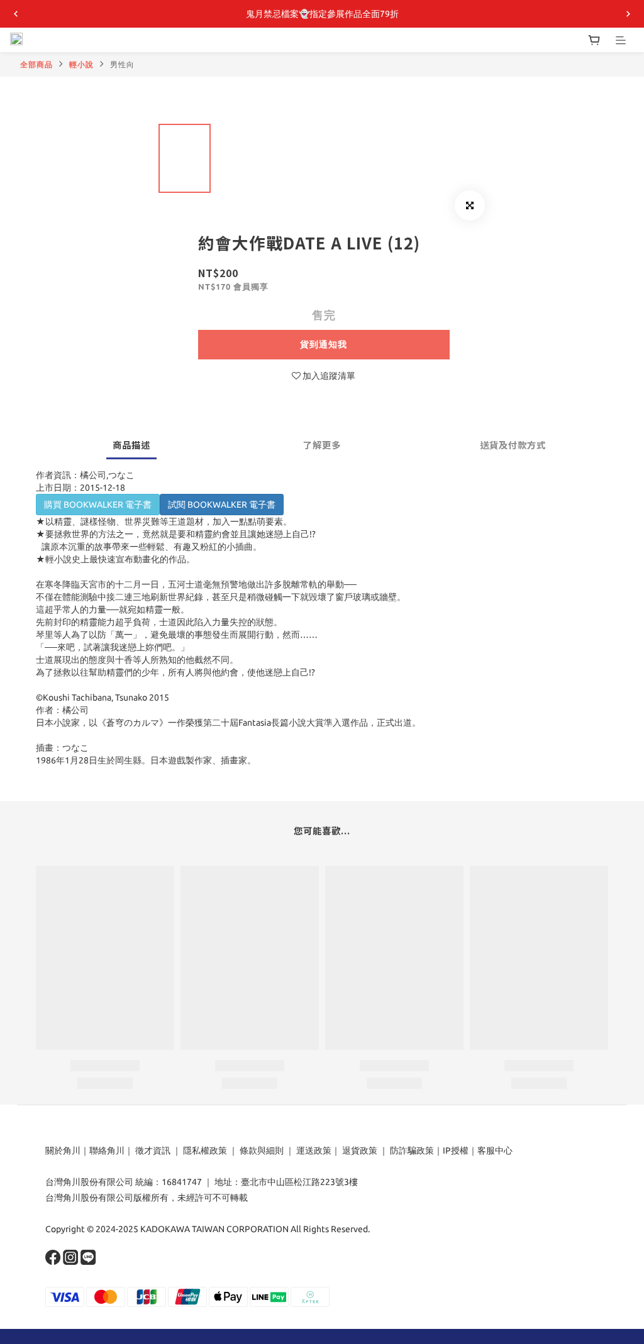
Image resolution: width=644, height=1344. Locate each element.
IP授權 (456, 1150)
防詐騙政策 (411, 1150)
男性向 (122, 64)
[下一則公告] (628, 13)
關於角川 (62, 1150)
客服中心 (495, 1150)
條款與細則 (262, 1150)
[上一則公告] (15, 13)
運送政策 (313, 1150)
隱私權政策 (205, 1150)
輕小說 (81, 64)
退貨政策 (359, 1150)
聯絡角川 (107, 1150)
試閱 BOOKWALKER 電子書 (221, 505)
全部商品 (36, 64)
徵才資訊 (152, 1150)
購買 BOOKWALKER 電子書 (98, 505)
